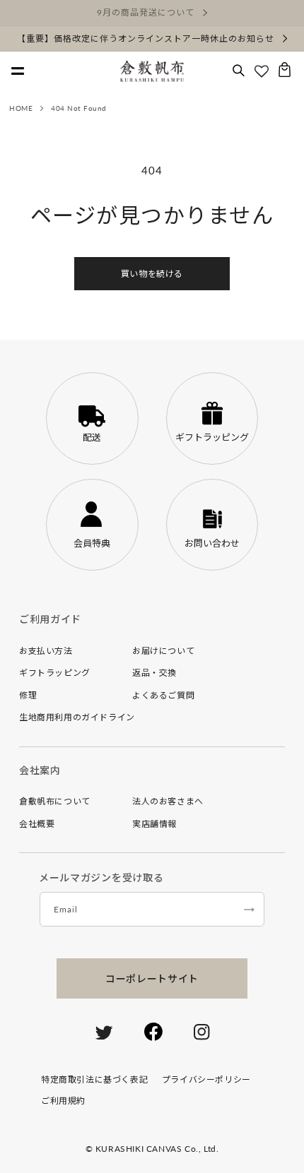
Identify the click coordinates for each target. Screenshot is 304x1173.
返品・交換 (154, 672)
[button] (238, 71)
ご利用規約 (63, 1100)
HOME (21, 108)
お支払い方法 (46, 650)
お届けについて (163, 650)
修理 (28, 695)
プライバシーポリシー (206, 1079)
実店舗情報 (154, 823)
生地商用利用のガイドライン (77, 717)
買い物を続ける (152, 273)
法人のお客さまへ (168, 801)
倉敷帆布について (54, 801)
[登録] (248, 909)
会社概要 (36, 823)
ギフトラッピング (54, 672)
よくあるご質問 (163, 695)
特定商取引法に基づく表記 (94, 1079)
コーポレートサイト (152, 978)
